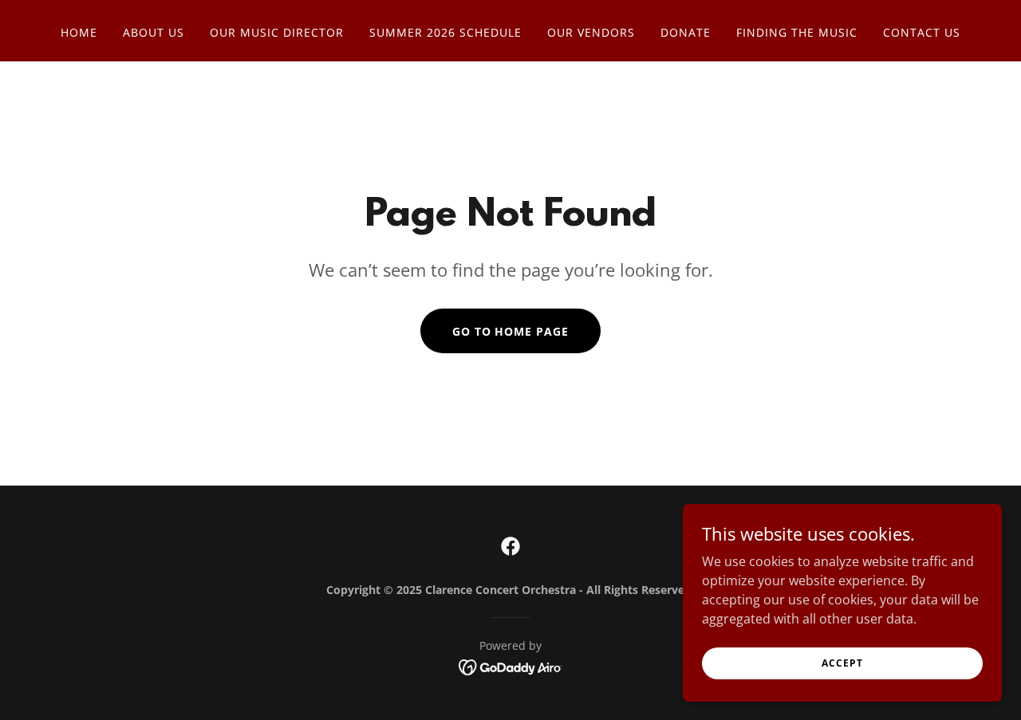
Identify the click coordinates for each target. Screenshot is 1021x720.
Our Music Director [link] (277, 32)
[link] (510, 546)
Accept (842, 663)
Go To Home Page (511, 331)
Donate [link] (685, 32)
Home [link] (79, 32)
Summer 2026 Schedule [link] (445, 32)
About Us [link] (153, 32)
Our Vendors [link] (591, 32)
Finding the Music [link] (796, 32)
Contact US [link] (921, 32)
